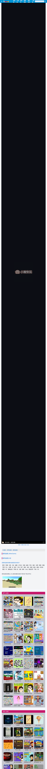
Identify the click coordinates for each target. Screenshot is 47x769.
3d (12, 567)
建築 (38, 567)
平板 (35, 569)
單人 (7, 567)
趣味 (27, 565)
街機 (10, 567)
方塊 (18, 567)
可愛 (3, 567)
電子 (22, 567)
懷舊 (3, 565)
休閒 (37, 565)
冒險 (24, 565)
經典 (23, 569)
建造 (25, 567)
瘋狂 (34, 565)
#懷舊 (19, 544)
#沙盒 (28, 544)
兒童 (10, 565)
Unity (26, 569)
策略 (43, 565)
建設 (34, 567)
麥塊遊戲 (15, 550)
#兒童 (25, 544)
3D (38, 569)
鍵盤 (16, 565)
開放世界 (31, 569)
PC (6, 569)
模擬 (40, 565)
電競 (3, 569)
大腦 (20, 569)
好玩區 (41, 567)
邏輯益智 (10, 569)
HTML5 (20, 565)
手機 (14, 569)
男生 (30, 565)
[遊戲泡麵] (6, 1)
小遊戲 (4, 550)
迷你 (28, 567)
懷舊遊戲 (9, 550)
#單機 (22, 544)
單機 (7, 565)
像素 (31, 567)
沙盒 (13, 565)
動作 (15, 567)
